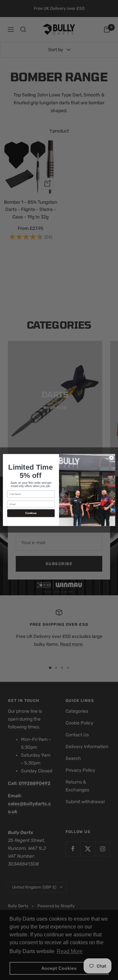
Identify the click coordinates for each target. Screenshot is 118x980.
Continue (30, 513)
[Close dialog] (111, 457)
